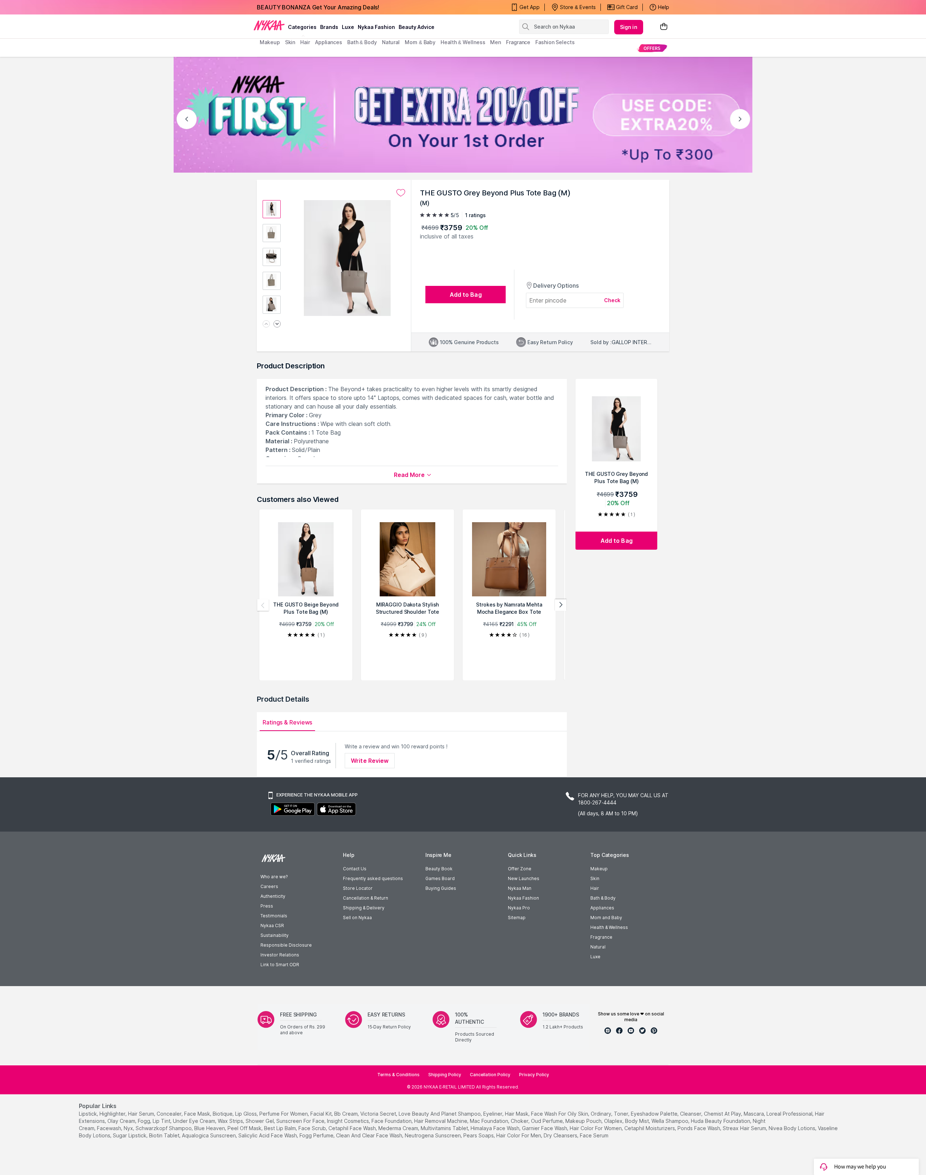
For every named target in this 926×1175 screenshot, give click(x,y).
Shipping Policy (444, 1074)
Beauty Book (439, 868)
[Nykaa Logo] (269, 25)
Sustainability (274, 935)
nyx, (129, 1128)
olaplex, (614, 1121)
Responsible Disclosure (286, 945)
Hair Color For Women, (596, 1128)
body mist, (637, 1121)
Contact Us (354, 868)
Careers (269, 886)
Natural (598, 947)
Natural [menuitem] (391, 42)
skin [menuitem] (290, 42)
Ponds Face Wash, (699, 1128)
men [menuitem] (495, 42)
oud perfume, (547, 1121)
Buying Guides (440, 888)
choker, (520, 1121)
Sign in (628, 27)
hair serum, (141, 1114)
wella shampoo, (670, 1121)
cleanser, (691, 1114)
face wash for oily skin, (560, 1114)
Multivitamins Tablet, (445, 1128)
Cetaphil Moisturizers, (650, 1128)
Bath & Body (603, 898)
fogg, (144, 1121)
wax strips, (231, 1121)
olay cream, (121, 1121)
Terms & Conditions (398, 1074)
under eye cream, (194, 1121)
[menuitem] (652, 48)
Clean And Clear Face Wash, (369, 1135)
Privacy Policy (534, 1074)
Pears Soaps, (479, 1135)
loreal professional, (790, 1114)
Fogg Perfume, (317, 1135)
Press (266, 906)
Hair (594, 888)
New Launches (523, 878)
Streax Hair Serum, (745, 1128)
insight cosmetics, (348, 1121)
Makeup (599, 868)
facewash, (109, 1128)
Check (612, 300)
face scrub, (312, 1128)
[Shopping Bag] (663, 27)
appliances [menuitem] (328, 42)
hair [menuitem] (305, 42)
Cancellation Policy (490, 1074)
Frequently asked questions (373, 878)
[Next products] (560, 605)
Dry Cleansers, (561, 1135)
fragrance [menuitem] (518, 42)
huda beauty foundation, (721, 1121)
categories (302, 27)
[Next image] (277, 324)
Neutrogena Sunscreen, (433, 1135)
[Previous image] (266, 324)
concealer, (170, 1114)
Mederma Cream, (398, 1128)
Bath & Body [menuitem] (362, 42)
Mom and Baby (606, 917)
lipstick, (88, 1114)
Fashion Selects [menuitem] (555, 42)
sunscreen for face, (301, 1121)
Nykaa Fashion (376, 27)
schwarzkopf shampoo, (164, 1128)
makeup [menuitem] (270, 42)
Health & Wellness (609, 927)
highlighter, (113, 1114)
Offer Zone (519, 868)
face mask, (197, 1114)
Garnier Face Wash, (545, 1128)
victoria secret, (378, 1114)
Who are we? (274, 876)
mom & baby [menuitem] (420, 42)
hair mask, (517, 1114)
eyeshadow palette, (655, 1114)
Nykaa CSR (272, 925)
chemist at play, (723, 1114)
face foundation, (392, 1121)
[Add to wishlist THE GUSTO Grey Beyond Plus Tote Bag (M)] (400, 193)
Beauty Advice (416, 27)
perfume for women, (284, 1114)
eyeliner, (493, 1114)
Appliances (602, 907)
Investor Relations (279, 955)
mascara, (754, 1114)
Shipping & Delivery (364, 907)
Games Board (440, 878)
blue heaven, (210, 1128)
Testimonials (273, 915)
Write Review (369, 760)
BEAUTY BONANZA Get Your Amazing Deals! (318, 7)
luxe (348, 27)
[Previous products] (263, 605)
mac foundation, (489, 1121)
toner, (621, 1114)
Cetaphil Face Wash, (352, 1128)
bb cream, (346, 1114)
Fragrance (601, 937)
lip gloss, (246, 1114)
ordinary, (601, 1114)
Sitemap (517, 917)
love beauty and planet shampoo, (440, 1114)
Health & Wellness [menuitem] (463, 42)
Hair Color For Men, (519, 1135)
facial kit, (321, 1114)
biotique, (223, 1114)
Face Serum (594, 1135)
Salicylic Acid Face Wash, (268, 1135)
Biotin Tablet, (164, 1135)
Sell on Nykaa (357, 917)
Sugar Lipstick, (130, 1135)
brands (329, 27)
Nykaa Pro (519, 907)
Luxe (595, 956)
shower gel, (260, 1121)
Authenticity (272, 896)
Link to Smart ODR (279, 964)
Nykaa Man (519, 888)
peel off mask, (245, 1128)
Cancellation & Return (365, 898)
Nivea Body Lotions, (792, 1128)
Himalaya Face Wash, (496, 1128)
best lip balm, (280, 1128)
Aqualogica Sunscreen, (209, 1135)
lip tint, (162, 1121)
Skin (594, 878)
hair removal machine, (441, 1121)
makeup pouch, (584, 1121)
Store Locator (358, 888)
